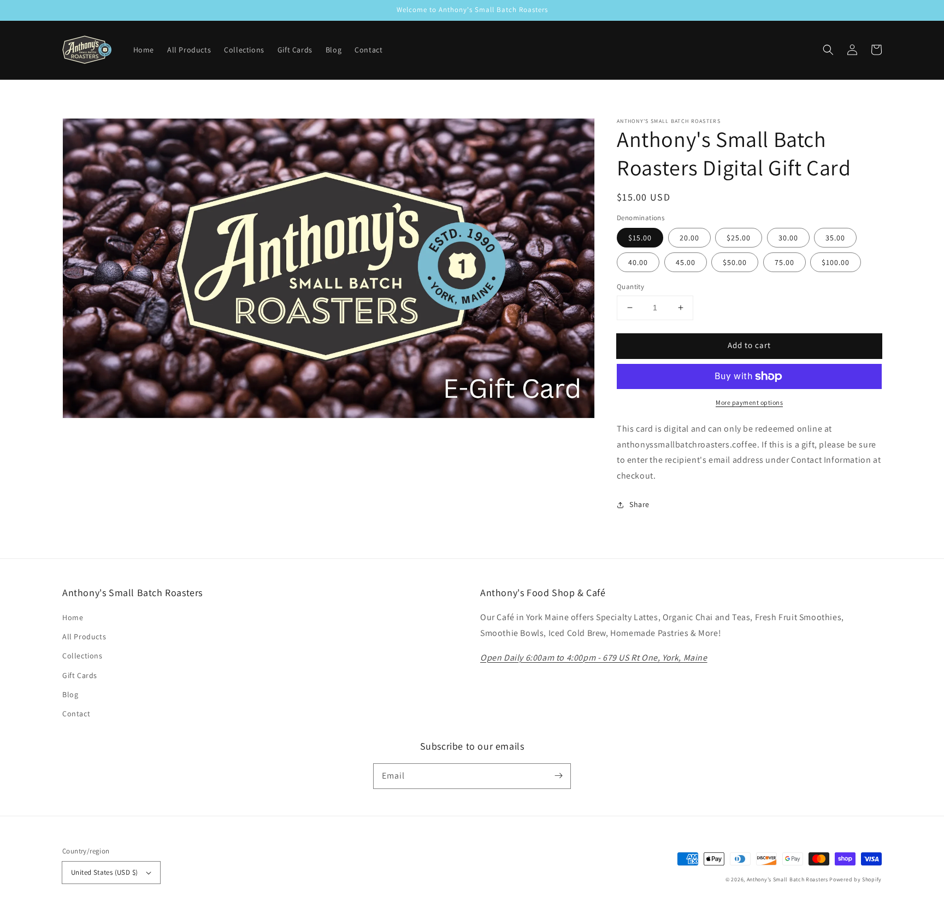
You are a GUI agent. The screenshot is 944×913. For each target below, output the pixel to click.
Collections (82, 656)
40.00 (638, 262)
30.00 (788, 238)
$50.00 (735, 262)
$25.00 (739, 238)
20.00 (689, 238)
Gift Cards (79, 675)
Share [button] (639, 504)
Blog (70, 694)
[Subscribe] (558, 776)
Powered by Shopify (855, 879)
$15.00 (640, 238)
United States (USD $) (104, 872)
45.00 (685, 262)
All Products (84, 636)
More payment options (749, 402)
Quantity (630, 286)
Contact (76, 713)
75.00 (784, 262)
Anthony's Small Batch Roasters (787, 879)
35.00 (835, 238)
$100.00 (835, 262)
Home (72, 617)
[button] (828, 50)
